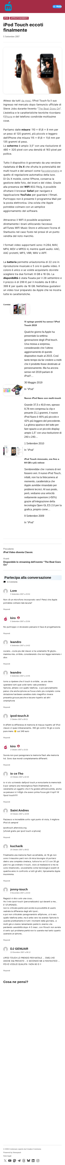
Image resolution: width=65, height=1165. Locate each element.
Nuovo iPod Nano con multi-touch (42, 398)
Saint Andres (19, 810)
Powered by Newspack (12, 1152)
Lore (13, 590)
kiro (13, 618)
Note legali (7, 1156)
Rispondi (6, 609)
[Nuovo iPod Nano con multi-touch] (13, 391)
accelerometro (50, 170)
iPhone (8, 116)
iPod (6, 18)
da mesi (26, 100)
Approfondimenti (19, 18)
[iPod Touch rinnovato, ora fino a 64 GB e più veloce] (13, 452)
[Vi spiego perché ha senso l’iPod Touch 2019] (20, 310)
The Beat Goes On (49, 108)
